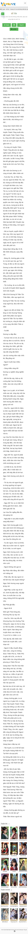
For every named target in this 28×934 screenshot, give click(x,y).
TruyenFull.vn (7, 635)
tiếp (20, 25)
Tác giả (25, 929)
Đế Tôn (14, 13)
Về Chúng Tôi (13, 929)
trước (7, 25)
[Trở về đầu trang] (14, 931)
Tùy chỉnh (14, 29)
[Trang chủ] (1, 9)
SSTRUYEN (8, 4)
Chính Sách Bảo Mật (5, 929)
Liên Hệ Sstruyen (19, 929)
